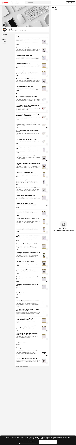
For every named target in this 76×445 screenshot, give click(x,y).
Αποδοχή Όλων (48, 441)
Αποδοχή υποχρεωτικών (62, 438)
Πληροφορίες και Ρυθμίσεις (28, 441)
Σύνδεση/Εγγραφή (70, 2)
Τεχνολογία (12, 30)
